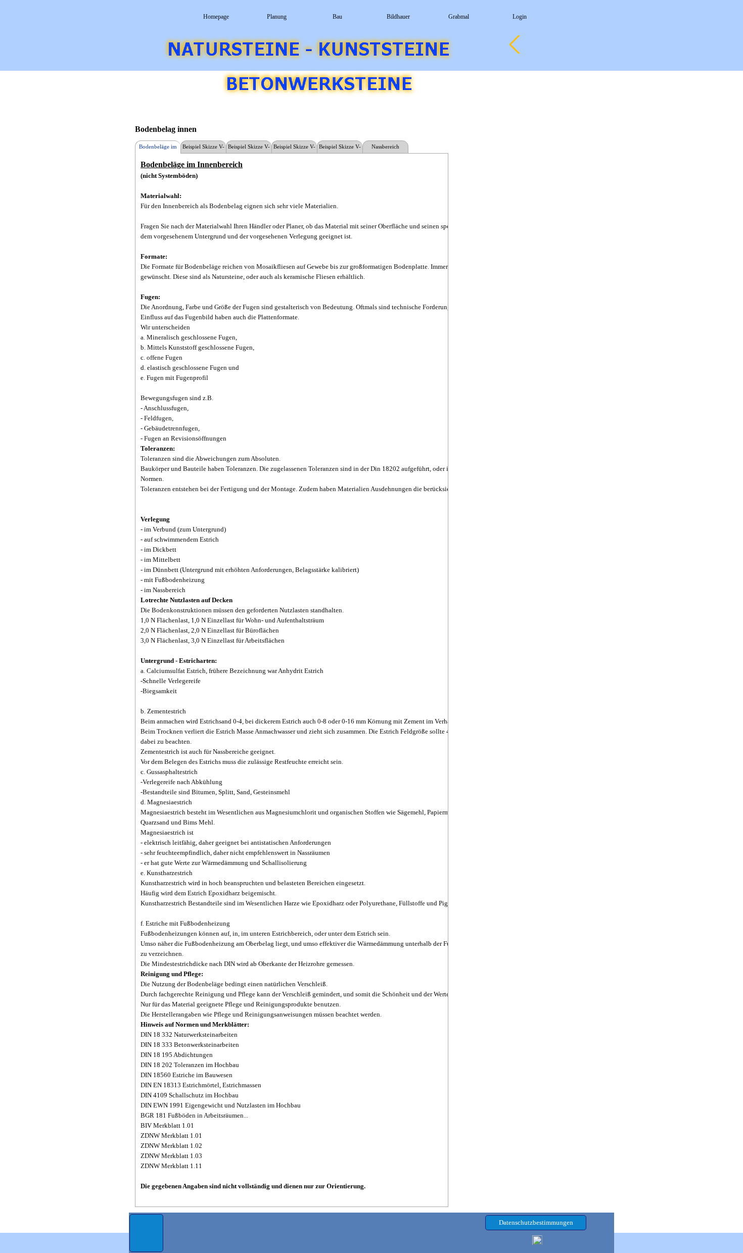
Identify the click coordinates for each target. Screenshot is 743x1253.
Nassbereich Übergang (385, 149)
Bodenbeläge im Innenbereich (158, 149)
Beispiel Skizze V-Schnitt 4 (340, 149)
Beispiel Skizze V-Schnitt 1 (203, 149)
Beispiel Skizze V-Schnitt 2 (249, 149)
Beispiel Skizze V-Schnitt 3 (294, 149)
